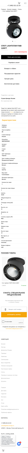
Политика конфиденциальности (10, 409)
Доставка (3, 390)
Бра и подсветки (5, 362)
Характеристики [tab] (9, 120)
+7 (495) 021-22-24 (13, 5)
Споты (11, 112)
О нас (2, 403)
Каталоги (3, 381)
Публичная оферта (6, 412)
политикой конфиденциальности (14, 328)
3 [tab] (15, 41)
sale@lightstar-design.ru (7, 425)
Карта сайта (4, 406)
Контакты (3, 397)
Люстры (3, 347)
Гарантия (3, 393)
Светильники (4, 359)
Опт (2, 400)
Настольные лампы (6, 369)
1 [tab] (12, 41)
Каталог (3, 344)
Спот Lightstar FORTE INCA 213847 (10, 283)
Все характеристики (6, 101)
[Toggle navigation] (25, 3)
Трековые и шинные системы (9, 375)
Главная (3, 387)
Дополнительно (5, 378)
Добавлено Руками (6, 350)
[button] (20, 3)
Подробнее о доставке (7, 95)
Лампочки (4, 356)
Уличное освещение (6, 365)
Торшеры (3, 353)
